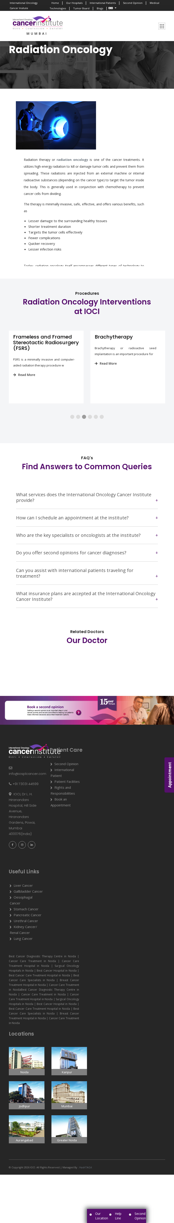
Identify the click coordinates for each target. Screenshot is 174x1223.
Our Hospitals (74, 3)
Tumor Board (81, 8)
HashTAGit (85, 1167)
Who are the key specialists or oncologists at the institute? (78, 535)
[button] (72, 417)
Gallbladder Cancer (28, 891)
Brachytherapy (32, 336)
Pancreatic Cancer (27, 915)
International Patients (103, 3)
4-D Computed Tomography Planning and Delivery (123, 342)
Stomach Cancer (26, 909)
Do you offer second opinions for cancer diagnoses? (71, 553)
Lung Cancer (23, 938)
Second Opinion (133, 3)
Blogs (100, 8)
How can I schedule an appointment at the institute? (72, 518)
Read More (26, 363)
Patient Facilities (67, 781)
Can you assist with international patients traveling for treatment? (74, 573)
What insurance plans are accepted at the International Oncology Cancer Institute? (85, 596)
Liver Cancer (23, 885)
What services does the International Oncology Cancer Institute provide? (83, 497)
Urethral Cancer (26, 920)
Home (55, 3)
